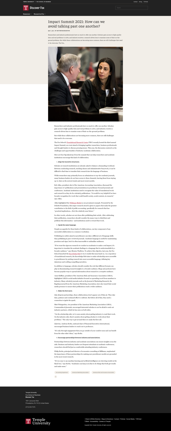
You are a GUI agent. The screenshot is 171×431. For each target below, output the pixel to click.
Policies (122, 419)
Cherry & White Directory (92, 419)
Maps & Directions (107, 419)
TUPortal (145, 1)
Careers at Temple (105, 421)
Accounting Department (62, 372)
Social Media (130, 419)
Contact (136, 1)
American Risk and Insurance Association (103, 372)
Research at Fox (39, 14)
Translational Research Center (77, 142)
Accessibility (94, 421)
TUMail (87, 421)
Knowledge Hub (75, 254)
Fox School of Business (44, 1)
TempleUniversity (41, 421)
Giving (140, 1)
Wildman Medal (75, 203)
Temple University (28, 1)
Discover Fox (37, 8)
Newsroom (26, 14)
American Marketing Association (80, 372)
